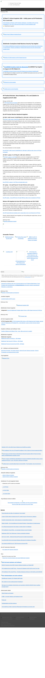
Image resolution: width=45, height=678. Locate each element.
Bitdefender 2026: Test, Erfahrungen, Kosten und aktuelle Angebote (16, 533)
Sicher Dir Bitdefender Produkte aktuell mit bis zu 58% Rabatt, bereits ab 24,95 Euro (24, 310)
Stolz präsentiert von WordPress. (8, 625)
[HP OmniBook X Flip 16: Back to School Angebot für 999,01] (10, 450)
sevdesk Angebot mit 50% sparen (8, 298)
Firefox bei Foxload (20, 617)
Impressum (31, 614)
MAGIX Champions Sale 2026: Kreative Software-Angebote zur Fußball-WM (17, 565)
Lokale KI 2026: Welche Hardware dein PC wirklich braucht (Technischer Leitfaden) (19, 516)
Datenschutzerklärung (38, 614)
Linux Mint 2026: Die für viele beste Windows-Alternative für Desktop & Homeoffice (19, 540)
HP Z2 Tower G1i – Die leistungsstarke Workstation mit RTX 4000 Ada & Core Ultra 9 (32, 257)
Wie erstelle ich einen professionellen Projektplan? (12, 581)
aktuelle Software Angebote (8, 475)
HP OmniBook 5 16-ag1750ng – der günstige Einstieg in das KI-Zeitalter (17, 530)
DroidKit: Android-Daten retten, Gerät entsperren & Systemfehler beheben (17, 519)
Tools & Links (25, 614)
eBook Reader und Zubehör (7, 593)
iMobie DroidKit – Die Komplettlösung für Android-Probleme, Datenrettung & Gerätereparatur (21, 523)
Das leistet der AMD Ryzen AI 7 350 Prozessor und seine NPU (15, 543)
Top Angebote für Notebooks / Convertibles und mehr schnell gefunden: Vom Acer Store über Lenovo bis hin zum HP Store (22, 503)
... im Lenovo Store (6, 493)
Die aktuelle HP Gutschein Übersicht (10, 549)
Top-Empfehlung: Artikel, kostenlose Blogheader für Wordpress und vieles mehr (18, 606)
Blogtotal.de (18, 618)
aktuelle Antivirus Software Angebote (10, 476)
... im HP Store (5, 486)
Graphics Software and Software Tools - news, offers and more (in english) (16, 331)
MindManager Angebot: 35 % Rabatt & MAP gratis (12, 578)
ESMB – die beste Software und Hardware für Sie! (12, 596)
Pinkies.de (4, 599)
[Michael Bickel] (1, 1)
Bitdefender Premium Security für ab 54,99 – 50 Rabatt (12, 343)
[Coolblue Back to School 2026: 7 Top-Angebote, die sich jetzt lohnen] (7, 463)
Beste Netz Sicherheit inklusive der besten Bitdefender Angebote (16, 557)
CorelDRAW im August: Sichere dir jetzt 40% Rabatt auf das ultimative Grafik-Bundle (20, 71)
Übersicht (3, 9)
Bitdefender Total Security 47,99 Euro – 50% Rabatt (12, 341)
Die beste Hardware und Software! (13, 562)
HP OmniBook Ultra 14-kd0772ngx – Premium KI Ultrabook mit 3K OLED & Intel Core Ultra (20, 568)
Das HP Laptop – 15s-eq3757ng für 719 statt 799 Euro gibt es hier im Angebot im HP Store (21, 197)
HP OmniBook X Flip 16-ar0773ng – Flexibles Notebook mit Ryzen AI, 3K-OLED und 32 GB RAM (22, 571)
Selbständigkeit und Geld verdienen (13, 575)
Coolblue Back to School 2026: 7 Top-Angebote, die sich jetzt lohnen (26, 463)
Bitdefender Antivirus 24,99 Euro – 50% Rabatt (11, 338)
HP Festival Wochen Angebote (11, 102)
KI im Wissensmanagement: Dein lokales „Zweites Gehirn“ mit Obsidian (16, 526)
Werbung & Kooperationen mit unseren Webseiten (11, 614)
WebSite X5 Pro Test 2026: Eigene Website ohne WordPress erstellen (16, 447)
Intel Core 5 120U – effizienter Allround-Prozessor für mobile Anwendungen (17, 536)
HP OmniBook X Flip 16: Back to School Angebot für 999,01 (30, 450)
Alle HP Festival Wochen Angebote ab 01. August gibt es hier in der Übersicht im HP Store (21, 212)
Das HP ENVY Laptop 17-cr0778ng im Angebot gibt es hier (15, 182)
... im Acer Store (5, 490)
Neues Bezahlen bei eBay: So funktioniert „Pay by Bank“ (13, 513)
